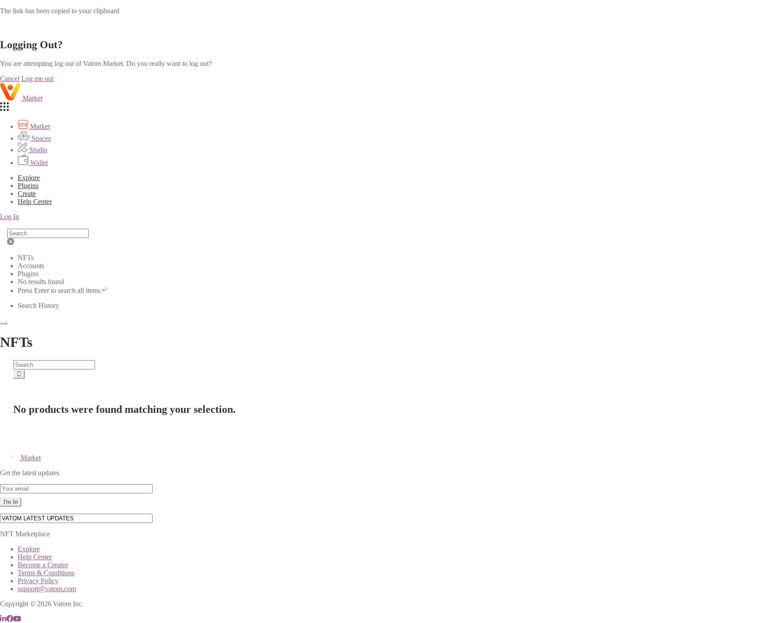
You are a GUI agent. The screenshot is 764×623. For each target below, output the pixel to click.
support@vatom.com (47, 588)
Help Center (35, 557)
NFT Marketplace (25, 534)
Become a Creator (43, 565)
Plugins (28, 185)
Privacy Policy (38, 581)
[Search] (19, 374)
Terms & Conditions (46, 573)
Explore (29, 177)
